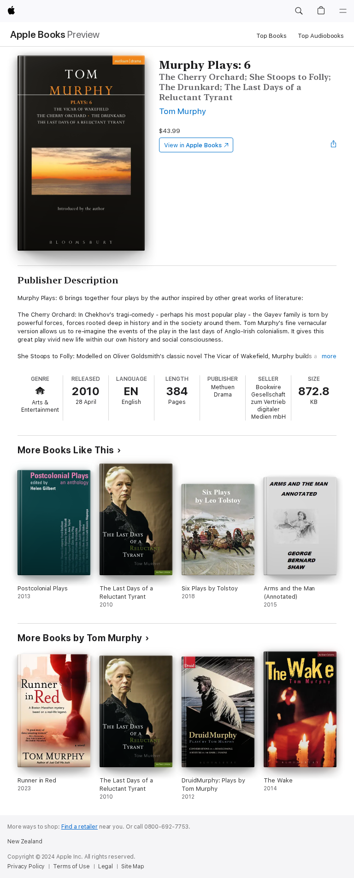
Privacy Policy (26, 866)
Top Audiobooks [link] (321, 35)
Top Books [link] (271, 35)
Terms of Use (71, 866)
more (329, 356)
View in (193, 145)
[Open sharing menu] (333, 144)
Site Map (132, 866)
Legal (105, 866)
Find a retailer (79, 827)
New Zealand (24, 841)
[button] (299, 11)
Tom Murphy (182, 111)
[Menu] (343, 11)
